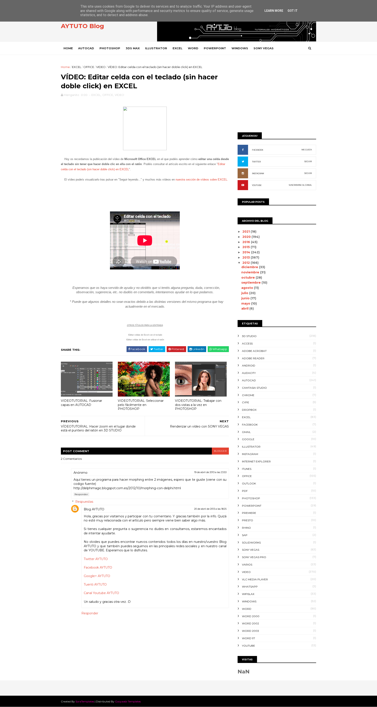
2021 (246, 231)
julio (245, 293)
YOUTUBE (257, 185)
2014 (246, 252)
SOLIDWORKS (251, 542)
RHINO (246, 527)
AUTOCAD (86, 48)
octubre (248, 277)
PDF (245, 490)
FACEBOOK (257, 150)
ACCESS (247, 343)
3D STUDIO (249, 336)
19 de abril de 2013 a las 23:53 (210, 472)
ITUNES (246, 468)
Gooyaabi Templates (128, 701)
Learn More (273, 10)
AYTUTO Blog (82, 26)
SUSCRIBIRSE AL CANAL (300, 185)
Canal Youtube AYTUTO (101, 593)
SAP (244, 535)
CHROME (248, 395)
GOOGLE (248, 439)
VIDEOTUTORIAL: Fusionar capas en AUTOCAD (81, 403)
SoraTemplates (84, 701)
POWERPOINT (215, 48)
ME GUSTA (307, 149)
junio (245, 298)
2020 (247, 237)
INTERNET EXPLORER (256, 461)
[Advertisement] (277, 95)
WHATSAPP (250, 586)
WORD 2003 (250, 630)
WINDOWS (239, 48)
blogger (220, 451)
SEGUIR (308, 161)
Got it (293, 10)
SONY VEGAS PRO (254, 557)
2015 (246, 247)
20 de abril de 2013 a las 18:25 (210, 508)
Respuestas (84, 502)
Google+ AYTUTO (97, 576)
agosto (247, 288)
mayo (246, 303)
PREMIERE (249, 512)
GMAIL (246, 432)
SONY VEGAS (264, 48)
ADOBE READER (253, 358)
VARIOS (247, 564)
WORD (193, 48)
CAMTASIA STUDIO (254, 387)
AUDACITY (249, 373)
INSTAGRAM (258, 173)
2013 (246, 257)
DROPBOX (249, 409)
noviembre (250, 272)
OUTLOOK (249, 483)
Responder (81, 494)
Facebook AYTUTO (98, 567)
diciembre (250, 267)
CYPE (245, 402)
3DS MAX (133, 48)
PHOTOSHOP (109, 48)
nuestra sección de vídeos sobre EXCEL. (202, 179)
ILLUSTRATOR (156, 48)
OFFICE (88, 67)
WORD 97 (248, 638)
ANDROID (248, 365)
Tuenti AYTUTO (95, 584)
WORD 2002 (250, 623)
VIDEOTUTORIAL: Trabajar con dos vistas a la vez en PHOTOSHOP (198, 405)
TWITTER (256, 161)
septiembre (251, 283)
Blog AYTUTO (94, 509)
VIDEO (101, 67)
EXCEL (177, 48)
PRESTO (247, 520)
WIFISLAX (248, 594)
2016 (246, 242)
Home (68, 48)
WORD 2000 (250, 616)
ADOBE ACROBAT (254, 351)
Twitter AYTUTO (96, 559)
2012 (246, 263)
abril (245, 308)
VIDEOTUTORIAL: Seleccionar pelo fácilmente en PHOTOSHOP (141, 405)
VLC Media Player (255, 579)
